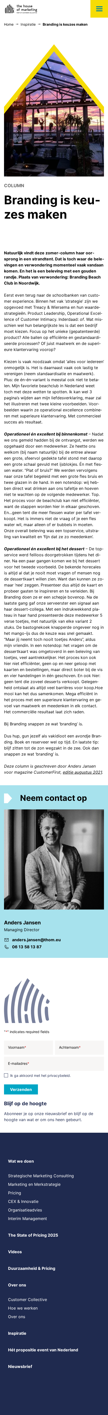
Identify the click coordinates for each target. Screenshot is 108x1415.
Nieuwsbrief (20, 1366)
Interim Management (27, 1218)
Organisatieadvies (25, 1209)
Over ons (17, 1284)
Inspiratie (17, 1333)
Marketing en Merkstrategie (34, 1184)
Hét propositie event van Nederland (43, 1349)
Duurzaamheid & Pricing (31, 1268)
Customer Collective (27, 1299)
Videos (15, 1251)
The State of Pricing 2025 (33, 1235)
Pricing (14, 1192)
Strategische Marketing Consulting (41, 1175)
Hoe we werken (23, 1308)
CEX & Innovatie (23, 1201)
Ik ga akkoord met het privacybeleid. (40, 1075)
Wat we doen (21, 1161)
